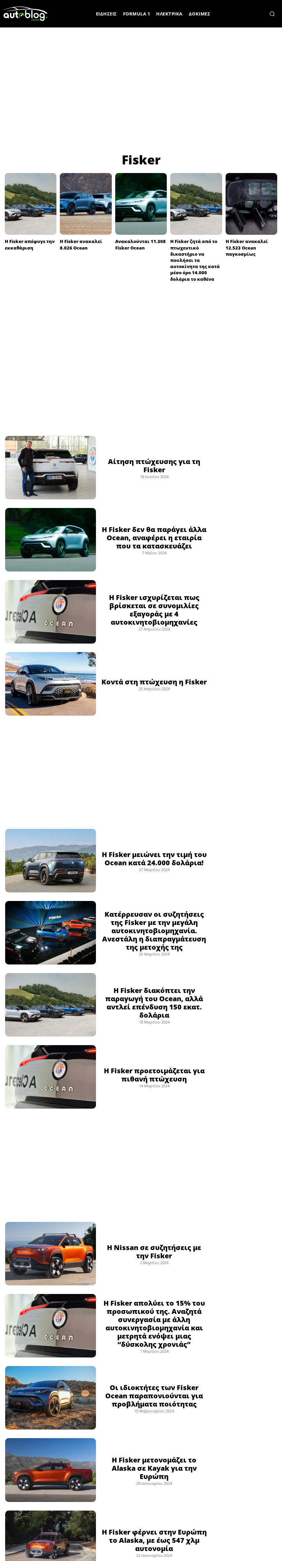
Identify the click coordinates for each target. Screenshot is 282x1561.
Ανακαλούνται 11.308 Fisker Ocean (140, 244)
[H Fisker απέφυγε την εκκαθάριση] (30, 204)
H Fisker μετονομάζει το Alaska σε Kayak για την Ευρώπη (154, 1468)
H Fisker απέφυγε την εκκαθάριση (30, 244)
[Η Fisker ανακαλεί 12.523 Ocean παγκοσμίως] (251, 204)
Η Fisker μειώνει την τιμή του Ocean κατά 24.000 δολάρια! (154, 858)
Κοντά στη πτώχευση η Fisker (154, 681)
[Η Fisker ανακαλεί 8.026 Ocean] (85, 204)
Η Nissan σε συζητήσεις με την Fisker (154, 1251)
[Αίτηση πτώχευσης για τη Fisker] (50, 467)
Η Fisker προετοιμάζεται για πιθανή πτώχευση (154, 1075)
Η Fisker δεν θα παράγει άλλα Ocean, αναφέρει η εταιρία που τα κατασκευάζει (154, 538)
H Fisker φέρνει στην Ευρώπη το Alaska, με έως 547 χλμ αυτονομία (154, 1540)
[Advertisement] (141, 89)
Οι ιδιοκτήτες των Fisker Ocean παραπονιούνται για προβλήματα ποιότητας (154, 1396)
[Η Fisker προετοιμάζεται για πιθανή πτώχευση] (50, 1077)
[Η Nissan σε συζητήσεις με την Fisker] (50, 1253)
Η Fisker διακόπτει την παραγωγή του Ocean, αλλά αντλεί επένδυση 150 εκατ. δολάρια (154, 1003)
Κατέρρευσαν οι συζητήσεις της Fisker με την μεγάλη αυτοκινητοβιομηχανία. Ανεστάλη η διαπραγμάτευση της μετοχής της (154, 931)
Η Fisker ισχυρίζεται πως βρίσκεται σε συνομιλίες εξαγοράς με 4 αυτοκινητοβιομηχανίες (154, 610)
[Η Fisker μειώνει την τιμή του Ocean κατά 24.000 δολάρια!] (50, 860)
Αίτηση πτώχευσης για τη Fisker (154, 465)
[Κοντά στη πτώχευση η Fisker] (50, 684)
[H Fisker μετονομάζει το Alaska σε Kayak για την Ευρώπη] (50, 1470)
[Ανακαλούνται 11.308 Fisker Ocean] (141, 204)
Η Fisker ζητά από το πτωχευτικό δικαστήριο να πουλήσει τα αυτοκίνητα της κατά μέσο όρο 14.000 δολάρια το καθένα (195, 260)
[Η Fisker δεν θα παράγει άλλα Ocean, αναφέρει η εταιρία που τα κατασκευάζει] (50, 539)
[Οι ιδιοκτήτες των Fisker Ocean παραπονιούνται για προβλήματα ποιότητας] (50, 1398)
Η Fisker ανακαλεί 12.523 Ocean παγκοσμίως (247, 247)
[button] (272, 13)
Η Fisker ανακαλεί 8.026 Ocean (81, 244)
